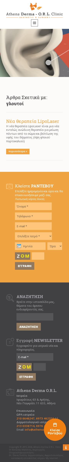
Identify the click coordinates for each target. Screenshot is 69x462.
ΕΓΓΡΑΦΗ (24, 266)
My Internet (52, 458)
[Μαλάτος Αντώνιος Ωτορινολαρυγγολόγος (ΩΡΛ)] (55, 430)
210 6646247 (25, 418)
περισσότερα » (17, 151)
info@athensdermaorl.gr (42, 429)
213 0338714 (25, 426)
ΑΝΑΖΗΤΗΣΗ (28, 327)
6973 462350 (45, 418)
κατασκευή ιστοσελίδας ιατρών (28, 458)
